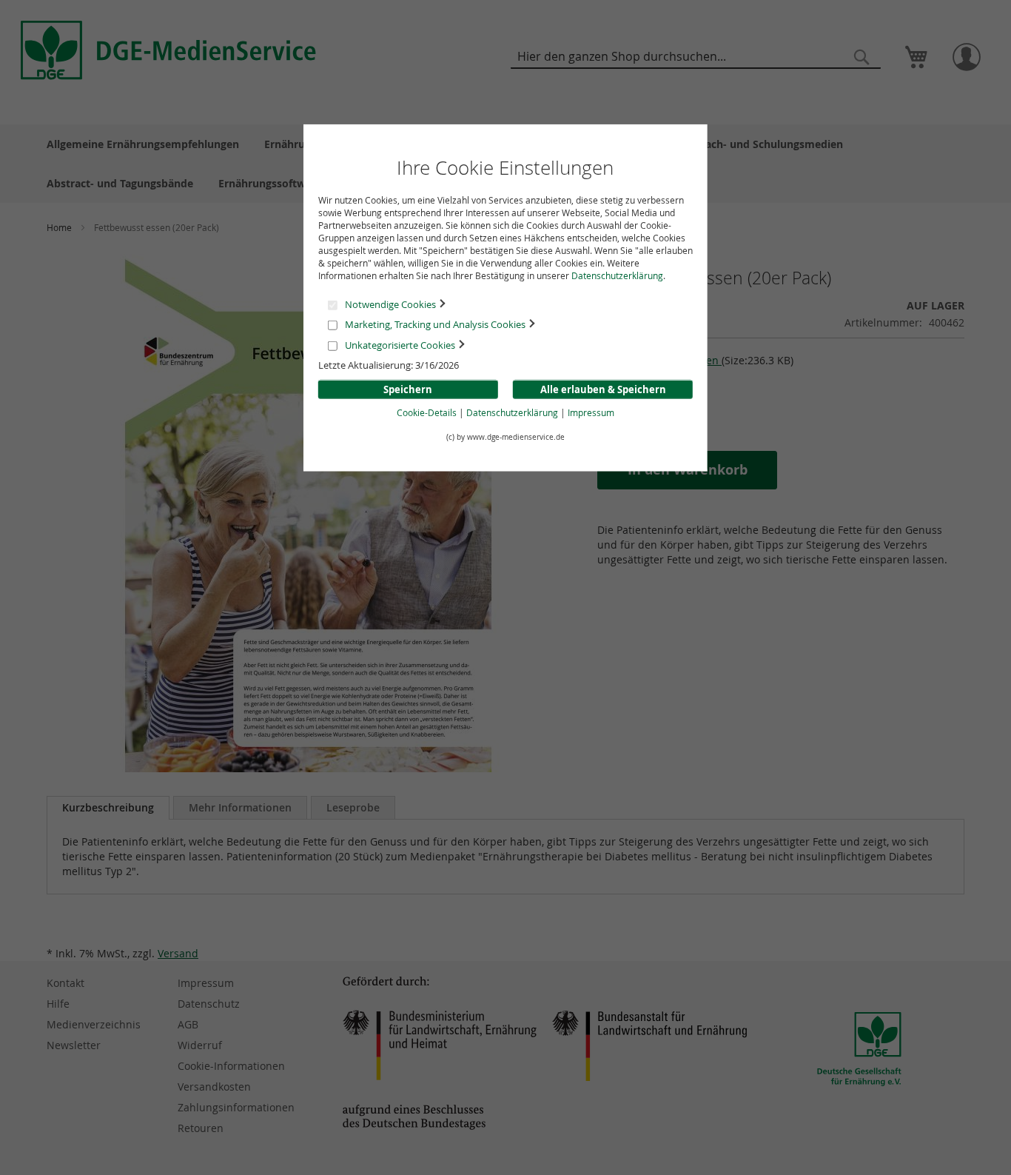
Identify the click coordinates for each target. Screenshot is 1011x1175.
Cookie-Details (427, 412)
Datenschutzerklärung (617, 275)
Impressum (591, 412)
